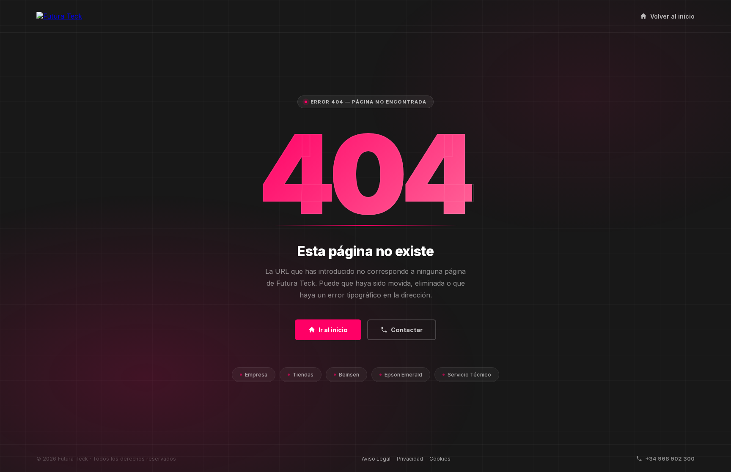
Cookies (440, 459)
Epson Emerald (403, 374)
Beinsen (349, 374)
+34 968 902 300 (670, 458)
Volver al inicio (672, 16)
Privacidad (410, 459)
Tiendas (303, 374)
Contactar (407, 329)
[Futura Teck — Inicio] (59, 16)
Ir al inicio (333, 329)
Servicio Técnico (469, 374)
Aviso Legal (376, 459)
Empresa (256, 374)
